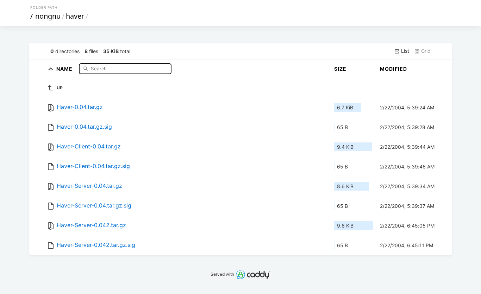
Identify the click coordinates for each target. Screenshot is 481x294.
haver (75, 16)
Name (65, 68)
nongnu (48, 16)
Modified (393, 69)
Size (340, 69)
